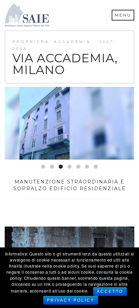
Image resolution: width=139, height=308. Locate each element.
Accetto (110, 291)
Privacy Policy (70, 300)
